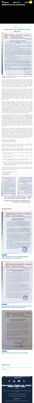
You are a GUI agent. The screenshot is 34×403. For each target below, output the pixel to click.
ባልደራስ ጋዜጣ (28, 385)
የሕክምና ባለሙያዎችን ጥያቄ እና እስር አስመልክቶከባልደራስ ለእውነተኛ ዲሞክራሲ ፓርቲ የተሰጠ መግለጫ (15, 257)
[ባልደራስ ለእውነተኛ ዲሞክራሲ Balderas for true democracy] (16, 5)
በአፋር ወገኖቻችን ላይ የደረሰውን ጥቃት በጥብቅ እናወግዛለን (15, 353)
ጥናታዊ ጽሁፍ (10, 386)
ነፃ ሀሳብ (17, 386)
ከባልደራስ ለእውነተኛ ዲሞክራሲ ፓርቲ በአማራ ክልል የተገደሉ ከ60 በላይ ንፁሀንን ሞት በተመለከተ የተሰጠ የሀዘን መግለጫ (16, 306)
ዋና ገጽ (4, 385)
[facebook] (9, 381)
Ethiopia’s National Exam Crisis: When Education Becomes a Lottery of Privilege (17, 368)
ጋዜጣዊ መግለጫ (4, 304)
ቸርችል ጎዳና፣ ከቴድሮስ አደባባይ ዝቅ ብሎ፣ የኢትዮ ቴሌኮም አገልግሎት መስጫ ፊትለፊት (17, 391)
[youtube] (14, 381)
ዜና (22, 385)
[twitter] (24, 381)
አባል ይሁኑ (23, 386)
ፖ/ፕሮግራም (9, 385)
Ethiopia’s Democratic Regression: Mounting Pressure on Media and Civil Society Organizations (17, 201)
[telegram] (19, 381)
